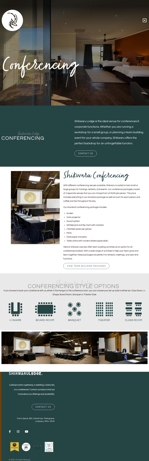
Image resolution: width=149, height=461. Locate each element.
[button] (145, 20)
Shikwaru (26, 373)
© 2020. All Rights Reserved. (19, 460)
